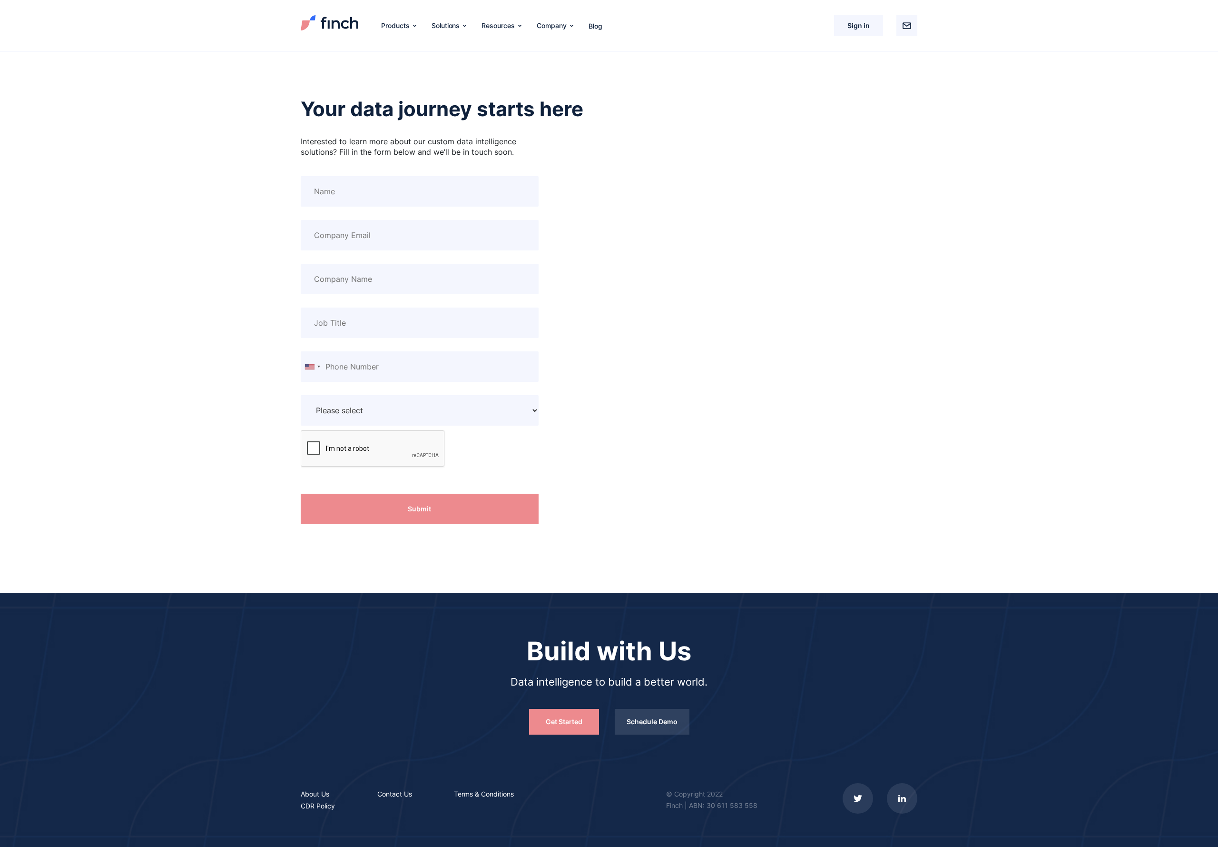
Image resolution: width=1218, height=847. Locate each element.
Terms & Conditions (484, 794)
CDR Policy (318, 806)
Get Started (564, 721)
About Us (315, 794)
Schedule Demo (652, 721)
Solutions (446, 25)
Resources (498, 25)
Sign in (858, 25)
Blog (595, 26)
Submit (419, 509)
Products (395, 25)
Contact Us (394, 794)
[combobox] (312, 366)
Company (552, 25)
